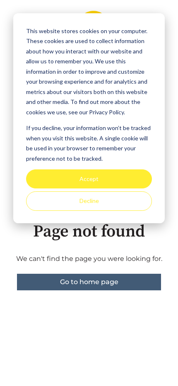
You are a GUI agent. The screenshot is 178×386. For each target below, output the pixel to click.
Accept (89, 178)
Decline (89, 200)
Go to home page (89, 282)
